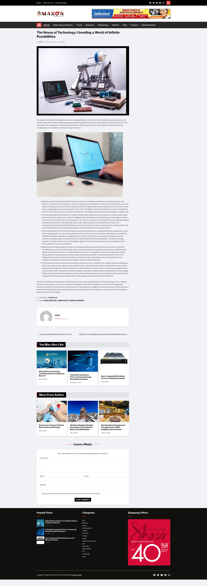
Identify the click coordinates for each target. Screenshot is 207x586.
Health (84, 538)
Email (86, 476)
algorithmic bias (50, 300)
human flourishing (76, 300)
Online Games (86, 549)
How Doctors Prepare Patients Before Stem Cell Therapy (51, 426)
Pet (83, 551)
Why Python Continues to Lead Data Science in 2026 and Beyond (51, 373)
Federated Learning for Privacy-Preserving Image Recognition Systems (80, 377)
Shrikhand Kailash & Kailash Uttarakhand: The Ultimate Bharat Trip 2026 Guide (81, 427)
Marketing (85, 546)
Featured (85, 533)
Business (85, 523)
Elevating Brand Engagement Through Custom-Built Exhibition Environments (113, 427)
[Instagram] (163, 3)
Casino (84, 525)
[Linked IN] (160, 3)
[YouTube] (157, 3)
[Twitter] (153, 3)
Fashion (84, 531)
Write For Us (48, 3)
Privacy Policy (61, 3)
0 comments (61, 42)
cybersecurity (62, 300)
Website (43, 485)
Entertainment (149, 25)
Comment (44, 458)
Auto (83, 520)
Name (42, 476)
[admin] (46, 317)
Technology (53, 297)
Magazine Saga (77, 575)
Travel (84, 556)
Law (83, 544)
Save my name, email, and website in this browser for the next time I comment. (71, 494)
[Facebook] (150, 3)
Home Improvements (89, 541)
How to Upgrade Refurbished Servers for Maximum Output (113, 377)
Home (39, 3)
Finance (134, 25)
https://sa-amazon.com (61, 318)
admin (41, 42)
